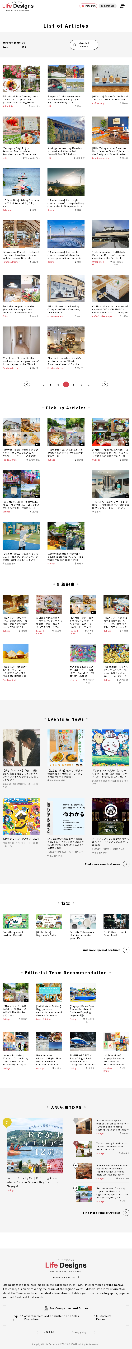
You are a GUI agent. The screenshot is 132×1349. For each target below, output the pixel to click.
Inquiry (17, 1317)
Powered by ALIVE (64, 1277)
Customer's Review (103, 1317)
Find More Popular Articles (101, 1213)
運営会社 (50, 1332)
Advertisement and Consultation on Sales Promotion (51, 1317)
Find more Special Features (101, 950)
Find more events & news (102, 864)
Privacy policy (79, 1332)
